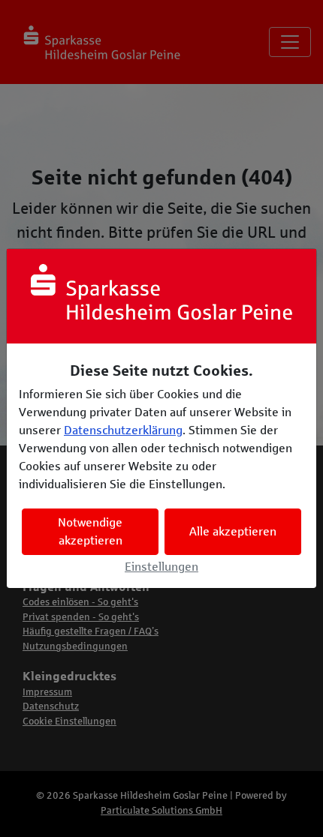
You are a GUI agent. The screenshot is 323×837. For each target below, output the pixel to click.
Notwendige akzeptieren (90, 531)
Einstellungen (161, 566)
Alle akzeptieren (232, 531)
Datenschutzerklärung (123, 430)
